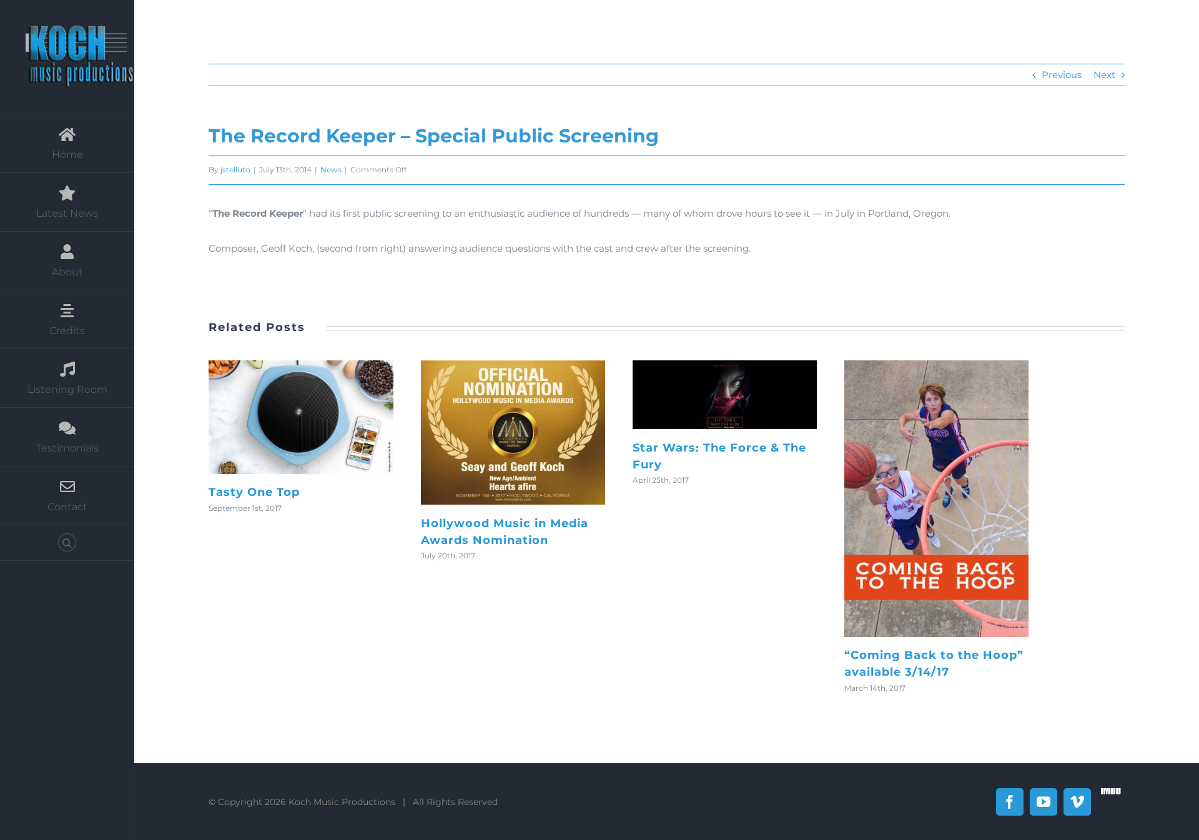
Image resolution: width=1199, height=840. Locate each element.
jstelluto (235, 169)
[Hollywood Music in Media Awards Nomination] (513, 432)
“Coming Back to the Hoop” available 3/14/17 (921, 499)
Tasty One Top (285, 417)
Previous (1062, 75)
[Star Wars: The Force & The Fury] (725, 394)
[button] (67, 543)
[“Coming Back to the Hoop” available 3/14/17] (936, 498)
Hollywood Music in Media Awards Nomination (497, 433)
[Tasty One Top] (301, 417)
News (331, 169)
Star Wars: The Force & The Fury (709, 395)
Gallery (316, 417)
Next (1104, 75)
